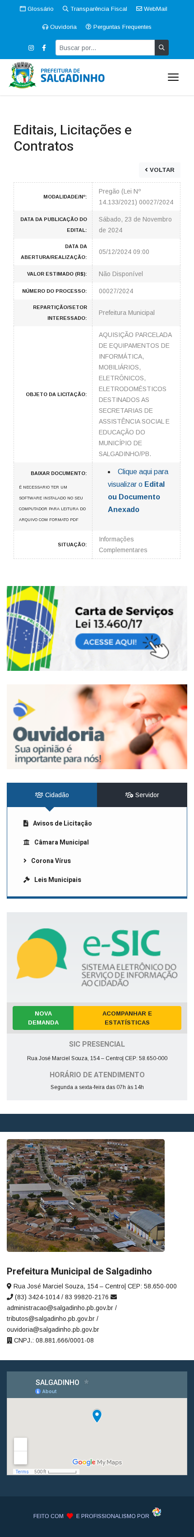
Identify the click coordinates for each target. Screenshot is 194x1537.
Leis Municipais (57, 880)
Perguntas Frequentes (122, 26)
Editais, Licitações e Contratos (73, 138)
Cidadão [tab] (56, 795)
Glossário (40, 8)
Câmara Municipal (61, 842)
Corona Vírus (51, 861)
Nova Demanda (43, 1018)
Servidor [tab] (146, 795)
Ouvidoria (62, 26)
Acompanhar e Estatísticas (127, 1018)
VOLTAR (161, 169)
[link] (97, 628)
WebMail (154, 8)
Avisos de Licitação (62, 823)
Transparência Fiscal (98, 8)
